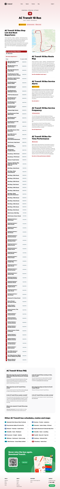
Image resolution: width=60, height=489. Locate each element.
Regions (27, 3)
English (52, 3)
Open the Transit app (36, 89)
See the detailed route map (39, 74)
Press (6, 483)
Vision (22, 3)
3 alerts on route (23, 24)
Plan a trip (25, 462)
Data (31, 481)
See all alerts (35, 101)
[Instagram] (49, 482)
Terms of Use (19, 486)
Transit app (50, 125)
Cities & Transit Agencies (35, 480)
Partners (33, 3)
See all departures (36, 129)
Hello (6, 478)
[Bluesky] (50, 482)
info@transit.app (52, 480)
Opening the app (49, 65)
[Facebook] (52, 482)
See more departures (11, 56)
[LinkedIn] (53, 482)
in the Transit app (16, 398)
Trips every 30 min (31, 24)
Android (16, 467)
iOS (12, 467)
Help (6, 484)
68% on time (39, 24)
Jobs (17, 483)
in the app (26, 389)
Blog (38, 3)
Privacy (18, 484)
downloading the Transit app (42, 380)
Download (52, 485)
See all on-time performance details (41, 156)
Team (18, 481)
